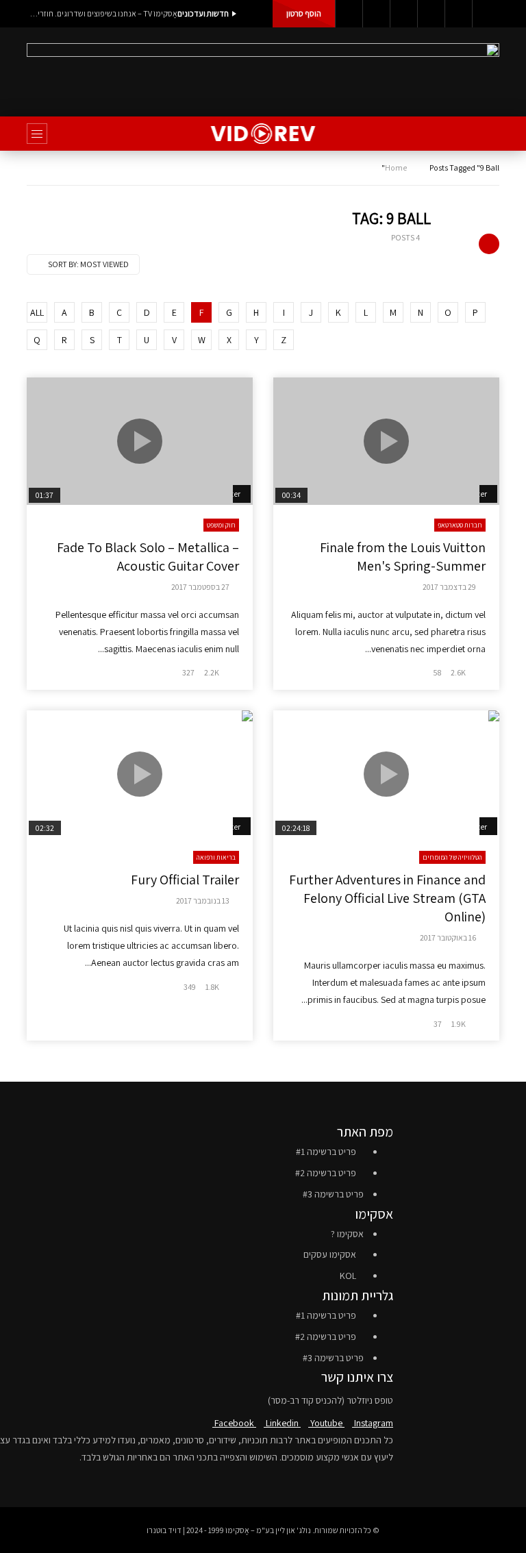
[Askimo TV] (263, 133)
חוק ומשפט (221, 525)
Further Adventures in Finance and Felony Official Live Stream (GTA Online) (387, 898)
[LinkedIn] (376, 13)
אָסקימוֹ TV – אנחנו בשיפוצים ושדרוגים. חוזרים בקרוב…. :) (102, 13)
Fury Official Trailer (185, 880)
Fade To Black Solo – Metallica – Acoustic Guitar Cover (148, 556)
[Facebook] (348, 13)
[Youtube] (403, 13)
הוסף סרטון (303, 13)
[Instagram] (430, 13)
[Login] (485, 13)
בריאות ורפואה (216, 857)
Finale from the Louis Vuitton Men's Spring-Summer (403, 556)
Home (396, 167)
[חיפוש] (482, 133)
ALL (37, 312)
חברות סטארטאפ (460, 525)
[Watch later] (458, 13)
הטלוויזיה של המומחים (452, 857)
